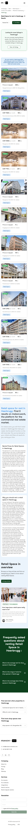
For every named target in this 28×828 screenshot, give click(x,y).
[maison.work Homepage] (4, 3)
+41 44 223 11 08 (7, 749)
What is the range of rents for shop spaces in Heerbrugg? (11, 673)
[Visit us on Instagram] (9, 755)
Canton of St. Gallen (6, 10)
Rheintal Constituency (18, 10)
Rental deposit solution (7, 790)
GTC (19, 824)
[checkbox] (1, 808)
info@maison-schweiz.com (10, 746)
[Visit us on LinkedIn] (5, 755)
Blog (2, 769)
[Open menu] (24, 3)
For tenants (4, 780)
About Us (3, 764)
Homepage (4, 8)
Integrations (4, 785)
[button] (14, 40)
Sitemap (3, 771)
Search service (5, 787)
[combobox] (6, 22)
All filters (17, 22)
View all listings (14, 47)
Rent (10, 8)
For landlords (4, 782)
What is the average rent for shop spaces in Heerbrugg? (13, 664)
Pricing (3, 766)
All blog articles (6, 581)
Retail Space (16, 8)
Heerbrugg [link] (3, 12)
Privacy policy (14, 808)
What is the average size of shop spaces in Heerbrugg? (12, 682)
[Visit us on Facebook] (2, 755)
